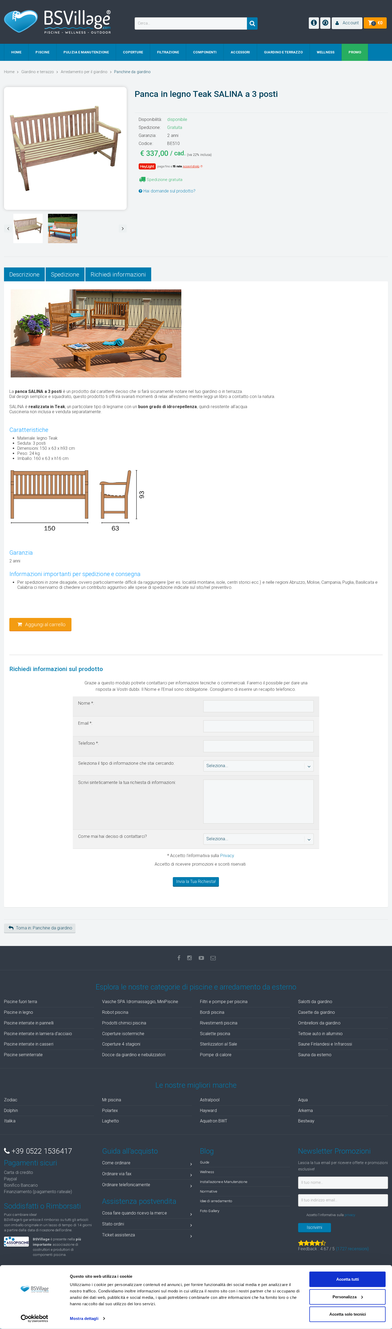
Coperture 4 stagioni (121, 1044)
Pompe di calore (216, 1054)
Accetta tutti (347, 1279)
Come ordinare (116, 1162)
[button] (347, 23)
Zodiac (11, 1099)
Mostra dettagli (84, 1318)
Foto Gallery (209, 1211)
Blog (207, 1151)
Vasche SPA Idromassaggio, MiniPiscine (140, 1001)
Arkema (305, 1110)
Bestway (306, 1120)
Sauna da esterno (315, 1054)
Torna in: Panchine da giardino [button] (44, 927)
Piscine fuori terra (20, 1001)
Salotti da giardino (315, 1001)
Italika (9, 1120)
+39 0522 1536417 (41, 1151)
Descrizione (24, 274)
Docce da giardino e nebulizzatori (133, 1054)
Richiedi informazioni (118, 274)
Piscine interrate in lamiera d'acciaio (38, 1033)
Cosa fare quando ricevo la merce (134, 1213)
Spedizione (65, 274)
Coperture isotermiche (123, 1033)
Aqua (303, 1099)
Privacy (227, 855)
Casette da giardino (316, 1012)
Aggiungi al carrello (45, 624)
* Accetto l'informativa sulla (200, 855)
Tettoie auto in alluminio (320, 1033)
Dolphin (11, 1110)
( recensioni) (352, 1248)
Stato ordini (113, 1224)
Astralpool (209, 1099)
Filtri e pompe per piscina (224, 1001)
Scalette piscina (215, 1033)
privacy (350, 1215)
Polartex (110, 1110)
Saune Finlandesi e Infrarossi (325, 1044)
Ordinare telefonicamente (126, 1184)
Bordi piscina (212, 1012)
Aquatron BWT (213, 1120)
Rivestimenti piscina (218, 1023)
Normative (208, 1191)
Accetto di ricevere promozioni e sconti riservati (200, 864)
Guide (204, 1162)
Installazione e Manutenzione (223, 1182)
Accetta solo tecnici (347, 1314)
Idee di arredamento (216, 1201)
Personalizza (345, 1296)
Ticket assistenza (118, 1234)
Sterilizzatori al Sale (218, 1044)
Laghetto (110, 1120)
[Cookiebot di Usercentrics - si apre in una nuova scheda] (34, 1319)
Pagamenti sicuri (30, 1163)
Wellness (207, 1172)
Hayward (208, 1110)
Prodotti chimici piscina (124, 1023)
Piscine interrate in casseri (28, 1044)
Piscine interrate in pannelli (29, 1023)
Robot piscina (115, 1012)
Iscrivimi (314, 1227)
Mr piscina (111, 1099)
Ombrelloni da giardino (319, 1023)
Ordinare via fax (117, 1173)
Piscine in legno (18, 1012)
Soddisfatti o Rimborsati (42, 1206)
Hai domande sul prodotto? (168, 191)
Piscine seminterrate (23, 1054)
